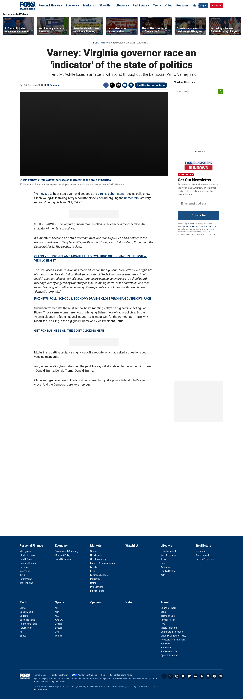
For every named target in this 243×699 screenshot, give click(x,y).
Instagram (176, 676)
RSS (201, 676)
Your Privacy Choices (87, 675)
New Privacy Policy (59, 675)
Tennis (58, 635)
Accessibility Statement (173, 639)
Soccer (58, 627)
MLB (57, 616)
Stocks (93, 551)
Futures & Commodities (102, 563)
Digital (23, 608)
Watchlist (106, 5)
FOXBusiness (52, 85)
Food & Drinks (168, 571)
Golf (57, 631)
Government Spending (66, 551)
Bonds (93, 567)
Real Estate (140, 5)
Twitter (112, 85)
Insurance (25, 571)
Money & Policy (63, 555)
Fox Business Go (169, 651)
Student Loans (27, 555)
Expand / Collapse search (195, 5)
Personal (200, 551)
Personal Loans (28, 563)
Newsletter (208, 676)
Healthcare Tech (28, 623)
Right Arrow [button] (237, 26)
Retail (93, 583)
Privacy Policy (189, 226)
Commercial (202, 555)
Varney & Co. (43, 193)
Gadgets (24, 616)
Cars (163, 563)
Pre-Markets (96, 587)
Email (131, 85)
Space (23, 635)
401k (22, 575)
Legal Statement (58, 681)
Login (203, 5)
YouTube (183, 676)
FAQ (163, 623)
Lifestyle (121, 5)
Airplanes (166, 567)
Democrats (131, 198)
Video (168, 5)
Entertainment (168, 551)
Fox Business (28, 5)
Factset (118, 679)
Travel (164, 559)
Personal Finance (49, 5)
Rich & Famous (168, 555)
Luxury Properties (205, 559)
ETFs (92, 571)
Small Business (63, 559)
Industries (95, 579)
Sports (59, 602)
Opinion (95, 602)
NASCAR (59, 619)
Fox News (166, 643)
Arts (163, 575)
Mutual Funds (97, 591)
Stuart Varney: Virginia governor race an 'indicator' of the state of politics (65, 180)
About (165, 602)
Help (103, 675)
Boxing (58, 623)
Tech (156, 5)
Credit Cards (26, 559)
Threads (118, 85)
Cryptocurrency (98, 559)
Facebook (106, 85)
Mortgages (25, 551)
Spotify (214, 676)
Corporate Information (172, 631)
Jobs (163, 612)
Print (124, 85)
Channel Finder (168, 608)
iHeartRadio (220, 676)
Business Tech (27, 619)
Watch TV (216, 5)
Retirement (26, 579)
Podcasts (182, 5)
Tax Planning (26, 583)
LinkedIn (195, 676)
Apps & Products (169, 655)
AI (21, 631)
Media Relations (169, 627)
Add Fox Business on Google (152, 85)
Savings (24, 567)
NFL (57, 608)
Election (99, 42)
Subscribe (198, 215)
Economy (72, 5)
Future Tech (26, 627)
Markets (88, 5)
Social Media (26, 612)
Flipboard (189, 676)
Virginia (102, 193)
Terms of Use (205, 226)
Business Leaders (99, 575)
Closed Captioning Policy (173, 635)
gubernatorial (116, 193)
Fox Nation (166, 647)
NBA (57, 612)
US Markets (96, 555)
